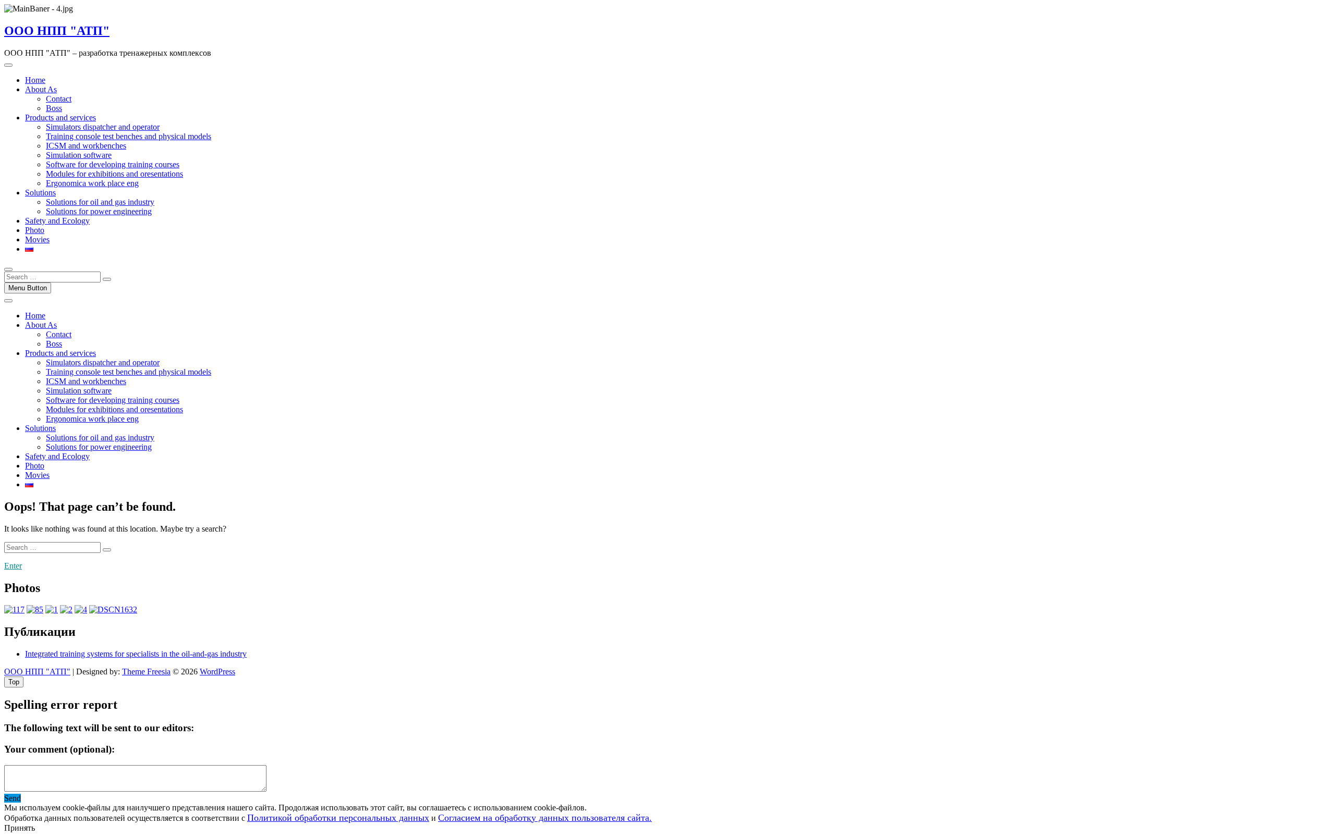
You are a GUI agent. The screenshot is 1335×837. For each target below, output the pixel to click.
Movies (37, 239)
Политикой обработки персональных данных (338, 818)
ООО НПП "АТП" (57, 31)
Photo (34, 230)
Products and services (60, 117)
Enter (13, 565)
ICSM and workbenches (86, 145)
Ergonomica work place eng (92, 183)
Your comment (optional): (59, 749)
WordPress (217, 671)
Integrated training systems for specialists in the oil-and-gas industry (136, 653)
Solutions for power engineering (99, 211)
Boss (54, 108)
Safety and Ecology (57, 220)
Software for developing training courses (112, 164)
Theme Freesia (146, 671)
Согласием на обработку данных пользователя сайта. (545, 818)
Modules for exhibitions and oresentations (114, 173)
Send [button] (12, 798)
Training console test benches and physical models (128, 136)
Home (35, 80)
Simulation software (79, 155)
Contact (58, 98)
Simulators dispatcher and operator (103, 126)
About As (41, 89)
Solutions (40, 192)
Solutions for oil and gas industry (100, 202)
